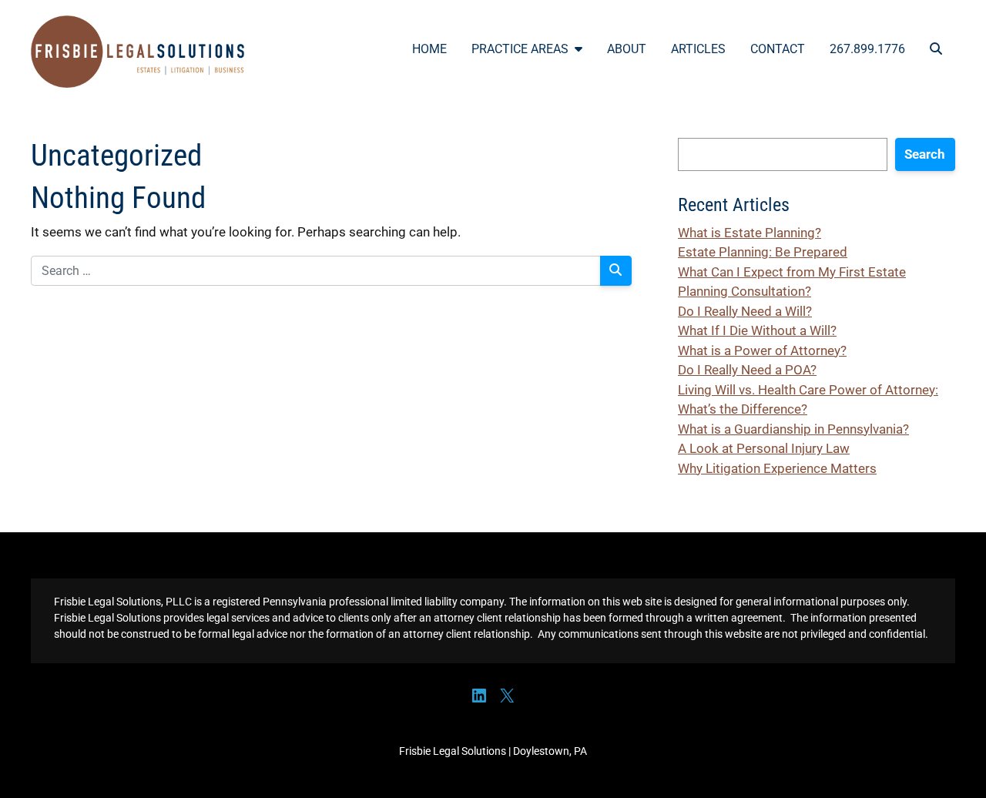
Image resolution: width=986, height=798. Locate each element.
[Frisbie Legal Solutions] (138, 51)
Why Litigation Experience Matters (777, 468)
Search (924, 154)
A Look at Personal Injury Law (764, 448)
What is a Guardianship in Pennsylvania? (793, 429)
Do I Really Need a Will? (745, 311)
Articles (698, 49)
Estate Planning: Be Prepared (762, 252)
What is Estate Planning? (749, 232)
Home (429, 49)
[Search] (616, 271)
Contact (777, 49)
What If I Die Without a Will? (757, 330)
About (626, 49)
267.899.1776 (867, 49)
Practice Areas (519, 49)
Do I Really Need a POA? (747, 369)
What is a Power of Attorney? (762, 350)
